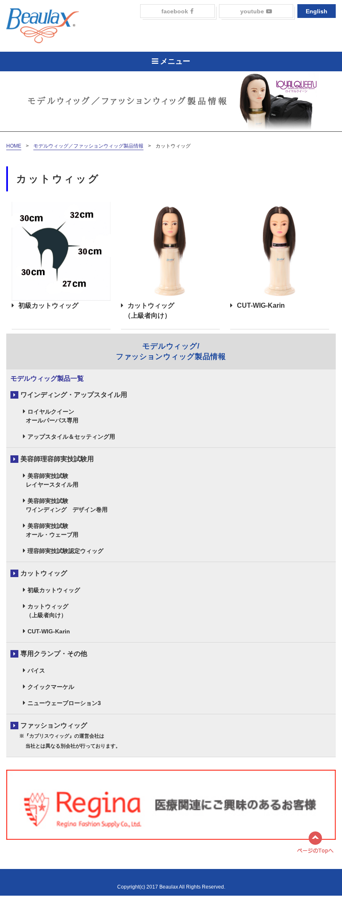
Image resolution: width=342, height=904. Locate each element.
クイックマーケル (51, 686)
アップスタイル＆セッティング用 (71, 436)
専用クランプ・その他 (53, 653)
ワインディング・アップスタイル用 (73, 394)
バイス (36, 670)
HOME (13, 146)
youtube (252, 11)
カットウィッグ (43, 573)
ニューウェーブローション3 (64, 703)
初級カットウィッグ (48, 305)
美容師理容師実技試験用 (57, 458)
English (316, 11)
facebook (174, 11)
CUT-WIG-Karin (261, 305)
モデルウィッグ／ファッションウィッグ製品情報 (88, 146)
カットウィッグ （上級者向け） (147, 310)
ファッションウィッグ (65, 735)
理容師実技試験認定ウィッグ (65, 550)
